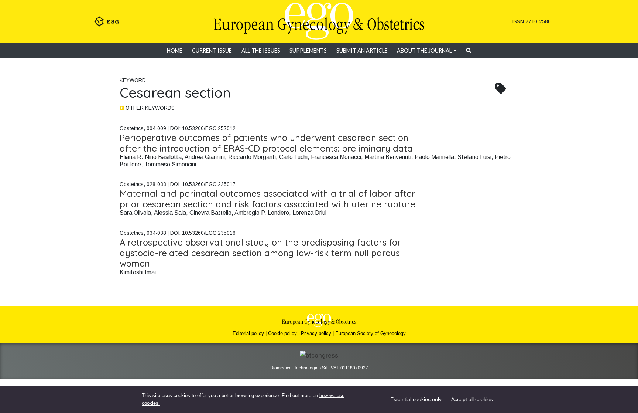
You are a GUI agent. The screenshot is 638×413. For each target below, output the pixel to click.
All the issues (260, 50)
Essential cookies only (416, 399)
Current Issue (212, 50)
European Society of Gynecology (370, 333)
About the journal (424, 50)
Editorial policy (248, 333)
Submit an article (362, 50)
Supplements (308, 50)
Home (174, 50)
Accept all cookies (472, 399)
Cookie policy (282, 333)
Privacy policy (316, 333)
